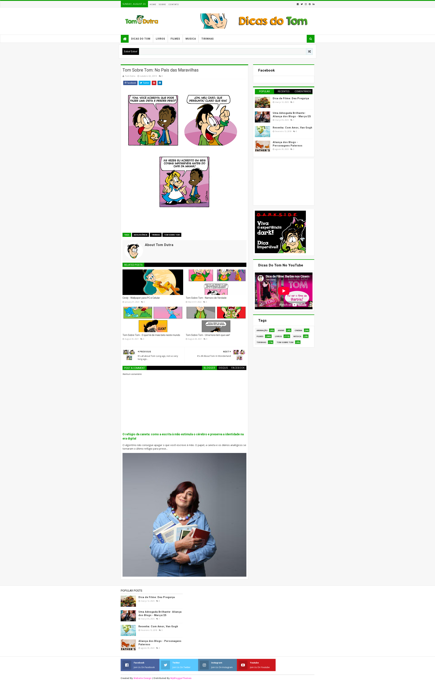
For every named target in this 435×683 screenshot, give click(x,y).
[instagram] (305, 4)
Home (153, 4)
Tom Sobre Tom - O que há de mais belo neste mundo (151, 335)
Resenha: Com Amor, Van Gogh (292, 127)
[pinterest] (309, 4)
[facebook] (297, 4)
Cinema (298, 330)
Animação (262, 330)
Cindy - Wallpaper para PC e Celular (141, 297)
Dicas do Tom (140, 38)
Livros (160, 38)
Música (297, 336)
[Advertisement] (280, 181)
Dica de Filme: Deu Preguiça (291, 98)
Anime (281, 330)
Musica (191, 38)
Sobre (162, 4)
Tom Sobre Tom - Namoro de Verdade (206, 297)
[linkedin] (313, 4)
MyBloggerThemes (181, 678)
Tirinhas (207, 38)
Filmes (175, 38)
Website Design (143, 678)
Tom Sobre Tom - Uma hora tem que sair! (208, 335)
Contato (174, 4)
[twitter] (301, 4)
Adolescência (140, 235)
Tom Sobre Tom (172, 235)
